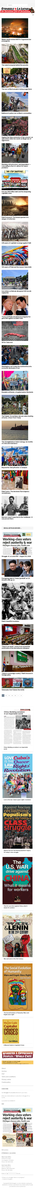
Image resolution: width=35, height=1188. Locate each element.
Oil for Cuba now (7, 342)
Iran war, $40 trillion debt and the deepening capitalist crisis (16, 192)
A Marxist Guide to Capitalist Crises (14, 1045)
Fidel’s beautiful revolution (10, 621)
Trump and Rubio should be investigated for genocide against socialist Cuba (16, 317)
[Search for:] (17, 5)
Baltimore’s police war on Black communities (16, 113)
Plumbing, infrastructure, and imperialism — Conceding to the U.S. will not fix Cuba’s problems (16, 166)
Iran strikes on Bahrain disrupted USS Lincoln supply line (16, 292)
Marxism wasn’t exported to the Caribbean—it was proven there (17, 518)
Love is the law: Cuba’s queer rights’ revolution (17, 799)
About (4, 1068)
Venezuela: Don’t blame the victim (13, 690)
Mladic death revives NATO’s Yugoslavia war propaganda (16, 40)
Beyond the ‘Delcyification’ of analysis (14, 467)
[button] (33, 15)
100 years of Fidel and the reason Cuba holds (17, 267)
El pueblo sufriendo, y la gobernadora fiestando (17, 392)
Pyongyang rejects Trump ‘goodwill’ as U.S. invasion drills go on (16, 579)
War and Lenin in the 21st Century (13, 958)
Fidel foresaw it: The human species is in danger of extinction (15, 218)
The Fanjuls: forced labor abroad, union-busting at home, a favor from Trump (17, 417)
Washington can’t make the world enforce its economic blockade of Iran (17, 367)
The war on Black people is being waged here (17, 89)
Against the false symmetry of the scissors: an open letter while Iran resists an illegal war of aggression (17, 138)
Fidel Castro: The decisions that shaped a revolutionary (15, 492)
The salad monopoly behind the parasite (15, 65)
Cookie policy (6, 1082)
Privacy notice (6, 1079)
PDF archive (5, 1150)
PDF (3, 1074)
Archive (4, 1071)
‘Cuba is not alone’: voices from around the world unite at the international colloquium (16, 647)
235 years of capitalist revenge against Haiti (16, 243)
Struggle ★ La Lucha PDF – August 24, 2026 (16, 556)
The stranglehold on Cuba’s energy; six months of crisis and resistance (17, 442)
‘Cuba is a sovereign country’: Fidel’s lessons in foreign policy (17, 674)
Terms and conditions (9, 1076)
